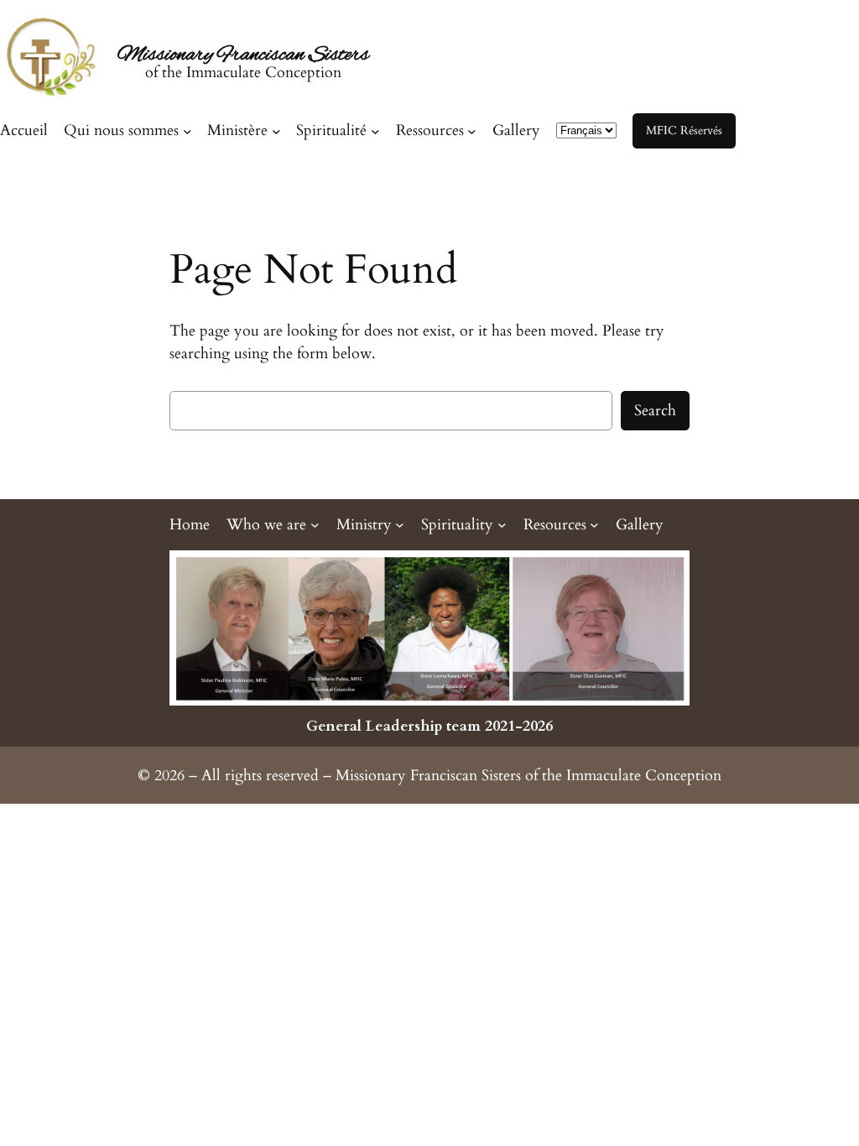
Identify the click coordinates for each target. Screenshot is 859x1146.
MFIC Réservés (684, 130)
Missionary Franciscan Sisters (243, 55)
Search (655, 410)
